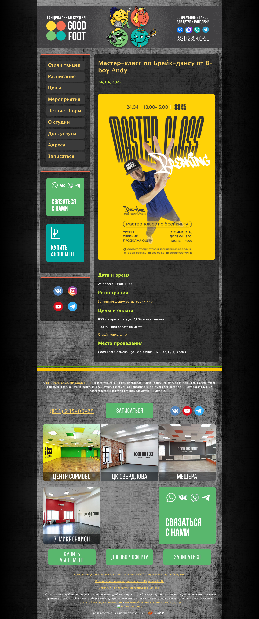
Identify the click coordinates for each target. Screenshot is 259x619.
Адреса (56, 145)
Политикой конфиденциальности (100, 602)
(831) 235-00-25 (72, 411)
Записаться (61, 156)
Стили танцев (64, 65)
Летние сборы (64, 111)
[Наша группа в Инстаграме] (72, 294)
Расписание (62, 76)
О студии (59, 122)
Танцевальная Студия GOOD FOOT (68, 383)
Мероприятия (64, 99)
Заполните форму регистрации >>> (125, 301)
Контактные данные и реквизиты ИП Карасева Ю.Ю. (129, 581)
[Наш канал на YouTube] (58, 310)
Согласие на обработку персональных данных (129, 588)
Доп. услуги (62, 133)
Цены (54, 88)
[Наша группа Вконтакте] (58, 294)
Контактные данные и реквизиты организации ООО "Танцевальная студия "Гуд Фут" (129, 574)
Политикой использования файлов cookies (153, 602)
